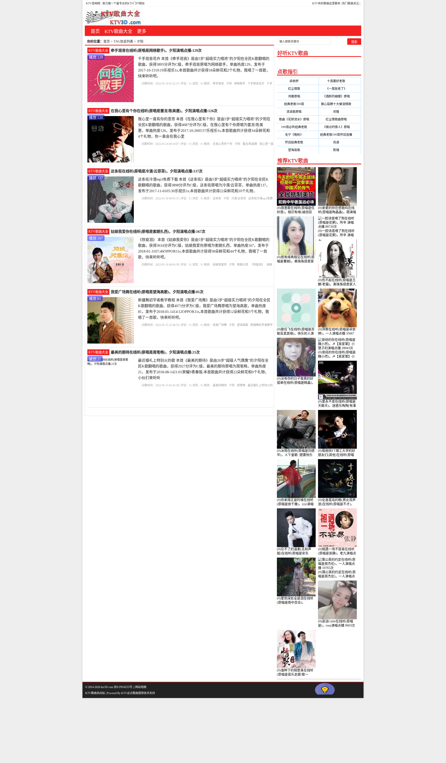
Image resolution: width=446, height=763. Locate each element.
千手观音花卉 (256, 83)
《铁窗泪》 (257, 264)
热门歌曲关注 (350, 3)
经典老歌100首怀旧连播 (340, 134)
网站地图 (140, 687)
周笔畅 (241, 385)
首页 (95, 31)
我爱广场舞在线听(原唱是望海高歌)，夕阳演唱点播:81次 (157, 292)
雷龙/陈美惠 (250, 144)
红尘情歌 (298, 88)
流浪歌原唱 (297, 111)
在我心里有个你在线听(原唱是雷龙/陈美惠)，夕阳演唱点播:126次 (164, 111)
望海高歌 (242, 325)
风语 (340, 142)
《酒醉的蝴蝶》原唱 (340, 96)
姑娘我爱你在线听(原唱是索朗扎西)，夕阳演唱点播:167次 (158, 232)
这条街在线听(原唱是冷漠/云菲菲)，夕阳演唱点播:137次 (157, 171)
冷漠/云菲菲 (238, 198)
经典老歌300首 (298, 104)
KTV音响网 (93, 3)
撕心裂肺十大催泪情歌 (340, 104)
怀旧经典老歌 (298, 142)
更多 (141, 31)
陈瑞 (340, 150)
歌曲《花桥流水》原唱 (298, 119)
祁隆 (340, 111)
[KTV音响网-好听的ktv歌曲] (113, 17)
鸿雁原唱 (298, 96)
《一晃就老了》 (340, 88)
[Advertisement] (139, 730)
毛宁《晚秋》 (298, 134)
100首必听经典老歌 (298, 127)
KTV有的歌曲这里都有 (326, 3)
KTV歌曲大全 (118, 31)
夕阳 (229, 83)
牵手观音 (218, 83)
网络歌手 (239, 83)
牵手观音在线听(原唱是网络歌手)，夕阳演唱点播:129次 (156, 50)
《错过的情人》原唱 (340, 127)
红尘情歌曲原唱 (340, 119)
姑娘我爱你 (220, 264)
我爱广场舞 (220, 325)
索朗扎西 (242, 264)
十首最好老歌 (340, 81)
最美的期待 (220, 385)
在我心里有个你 (222, 144)
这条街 (217, 198)
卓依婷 (297, 81)
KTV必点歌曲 (129, 693)
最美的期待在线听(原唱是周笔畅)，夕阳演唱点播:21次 (155, 352)
